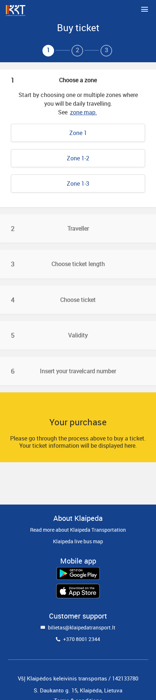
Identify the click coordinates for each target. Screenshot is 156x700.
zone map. (83, 112)
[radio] (78, 133)
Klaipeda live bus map (78, 541)
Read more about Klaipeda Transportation (78, 529)
